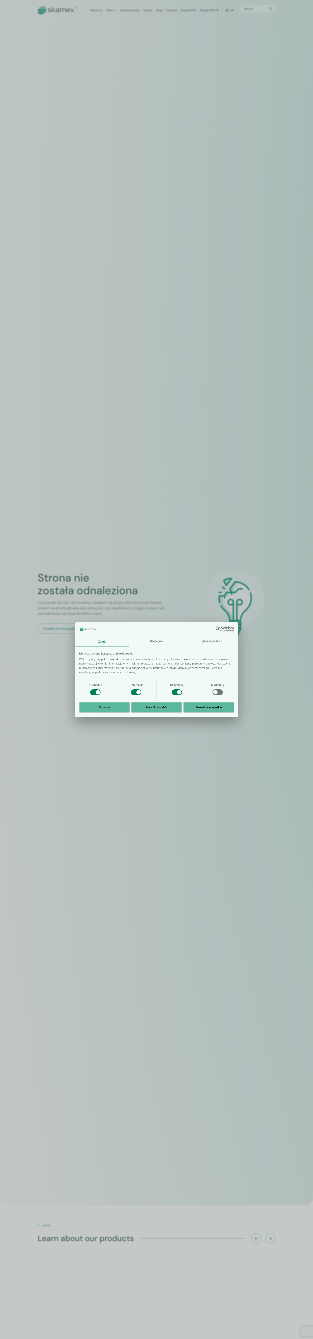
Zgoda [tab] (102, 641)
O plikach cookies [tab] (210, 641)
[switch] (136, 692)
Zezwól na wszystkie (209, 707)
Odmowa (104, 707)
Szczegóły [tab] (156, 641)
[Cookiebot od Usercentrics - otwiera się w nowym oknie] (218, 629)
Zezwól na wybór (156, 707)
